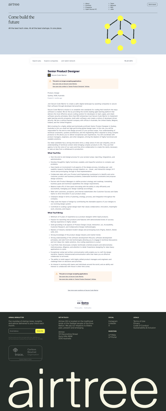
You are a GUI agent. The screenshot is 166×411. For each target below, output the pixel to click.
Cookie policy (87, 308)
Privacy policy (78, 308)
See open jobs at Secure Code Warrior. (65, 84)
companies (51, 61)
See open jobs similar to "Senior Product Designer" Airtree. (71, 86)
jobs (36, 61)
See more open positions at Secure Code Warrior (83, 290)
